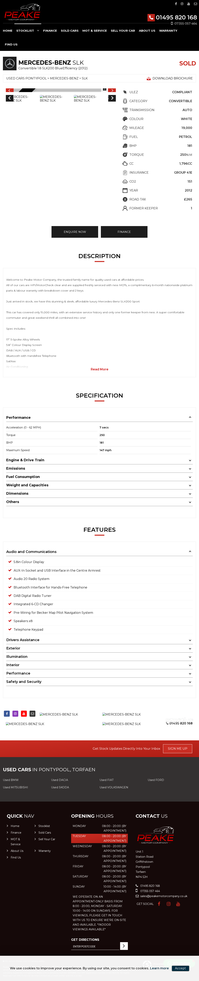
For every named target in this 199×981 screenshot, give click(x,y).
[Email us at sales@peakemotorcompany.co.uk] (195, 4)
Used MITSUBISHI (15, 787)
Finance (50, 30)
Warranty (168, 30)
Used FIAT (106, 780)
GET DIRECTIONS (85, 940)
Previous (9, 99)
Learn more (159, 968)
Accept (180, 968)
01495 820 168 (176, 17)
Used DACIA (59, 780)
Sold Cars (70, 30)
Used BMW (11, 780)
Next (112, 99)
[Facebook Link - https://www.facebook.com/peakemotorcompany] (176, 4)
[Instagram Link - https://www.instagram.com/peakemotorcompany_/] (182, 4)
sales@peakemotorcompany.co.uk (163, 896)
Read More (99, 369)
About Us (147, 30)
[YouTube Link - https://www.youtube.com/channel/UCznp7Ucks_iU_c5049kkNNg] (188, 4)
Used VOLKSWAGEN (114, 787)
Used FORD (156, 780)
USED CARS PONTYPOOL (26, 78)
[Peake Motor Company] (22, 12)
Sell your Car (123, 30)
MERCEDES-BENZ (64, 78)
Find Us (11, 44)
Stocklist (25, 30)
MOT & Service (94, 30)
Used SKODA (60, 787)
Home (7, 30)
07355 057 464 (150, 891)
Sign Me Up (177, 748)
